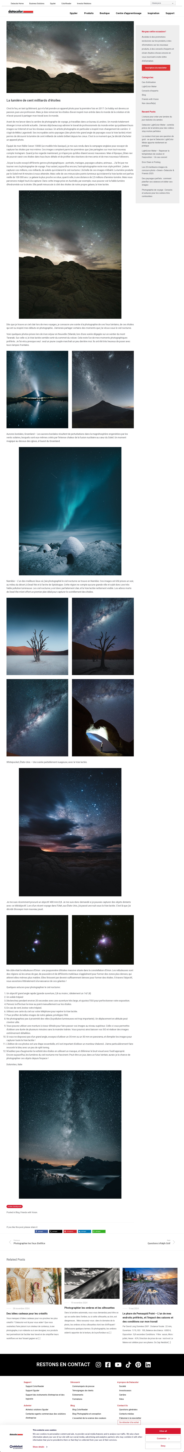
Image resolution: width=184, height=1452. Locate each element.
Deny (163, 1446)
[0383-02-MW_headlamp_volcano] (37, 389)
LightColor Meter (149, 86)
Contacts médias (126, 1414)
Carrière (122, 1395)
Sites (121, 1399)
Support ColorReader (35, 1386)
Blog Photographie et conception (86, 1414)
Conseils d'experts (150, 91)
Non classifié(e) (149, 103)
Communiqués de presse (83, 1386)
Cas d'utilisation (149, 82)
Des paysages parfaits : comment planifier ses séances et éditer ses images (157, 181)
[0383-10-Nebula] (37, 940)
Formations (77, 1399)
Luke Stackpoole (15, 1206)
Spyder (53, 4)
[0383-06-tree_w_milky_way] (103, 636)
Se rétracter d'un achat (129, 1422)
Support (170, 13)
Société (122, 1386)
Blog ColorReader (80, 1409)
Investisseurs (125, 1390)
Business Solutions (36, 4)
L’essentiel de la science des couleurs (89, 1418)
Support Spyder (32, 1390)
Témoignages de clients (82, 1390)
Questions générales (128, 1409)
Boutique (105, 13)
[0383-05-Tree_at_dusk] (37, 636)
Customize (161, 1438)
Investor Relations (84, 4)
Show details (38, 1447)
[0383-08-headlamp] (103, 717)
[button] (41, 1231)
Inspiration (153, 13)
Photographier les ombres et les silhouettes (89, 1307)
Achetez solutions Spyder (37, 1409)
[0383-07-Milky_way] (37, 717)
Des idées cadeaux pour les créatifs (27, 1313)
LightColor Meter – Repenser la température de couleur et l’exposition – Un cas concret (155, 154)
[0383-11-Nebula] (103, 940)
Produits (89, 13)
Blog (18, 1212)
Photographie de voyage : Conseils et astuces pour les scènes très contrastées (157, 193)
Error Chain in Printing (151, 162)
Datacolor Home (17, 4)
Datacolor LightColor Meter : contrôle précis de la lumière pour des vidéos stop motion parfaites (158, 128)
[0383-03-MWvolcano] (103, 389)
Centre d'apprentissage (128, 13)
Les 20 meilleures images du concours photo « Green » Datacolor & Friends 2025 (158, 170)
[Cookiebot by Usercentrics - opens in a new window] (16, 1447)
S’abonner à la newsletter (130, 1418)
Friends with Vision (28, 1212)
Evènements (77, 1395)
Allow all (163, 1431)
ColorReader (66, 4)
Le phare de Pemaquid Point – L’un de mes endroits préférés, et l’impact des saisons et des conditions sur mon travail (148, 1317)
